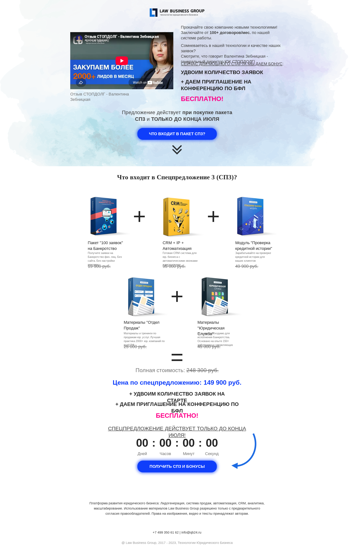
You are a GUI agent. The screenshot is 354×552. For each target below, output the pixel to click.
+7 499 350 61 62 (166, 532)
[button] (177, 466)
